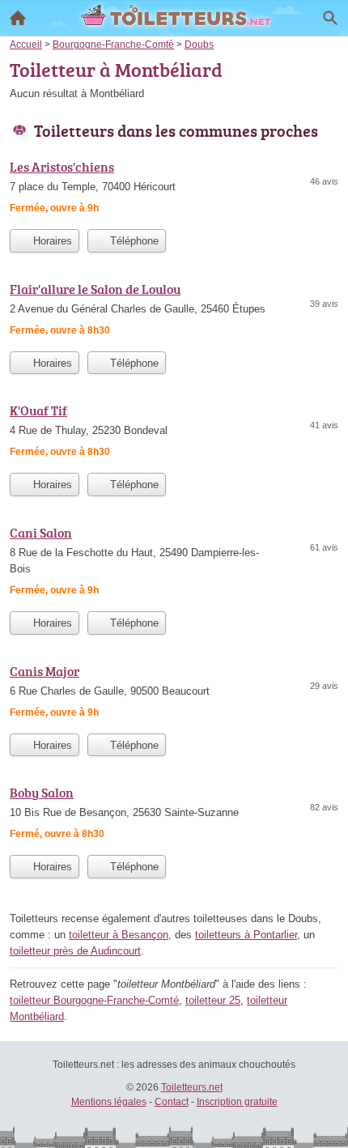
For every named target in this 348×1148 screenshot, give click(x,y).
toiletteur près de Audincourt (75, 951)
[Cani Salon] (174, 563)
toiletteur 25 (212, 1000)
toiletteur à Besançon (118, 935)
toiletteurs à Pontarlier (246, 935)
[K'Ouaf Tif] (174, 432)
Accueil (18, 18)
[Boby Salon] (174, 814)
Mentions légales (108, 1102)
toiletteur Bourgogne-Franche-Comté (94, 1000)
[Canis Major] (174, 693)
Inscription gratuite (237, 1102)
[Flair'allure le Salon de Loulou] (174, 311)
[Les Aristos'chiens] (174, 189)
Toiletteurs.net (192, 1087)
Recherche (330, 18)
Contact (172, 1102)
